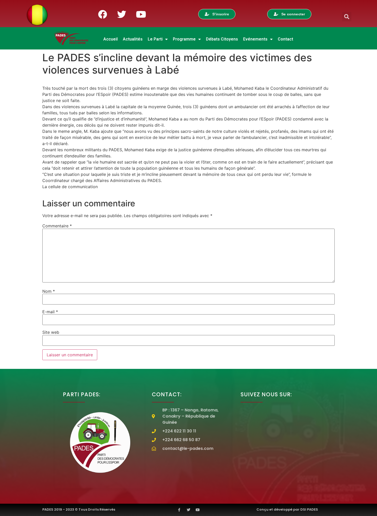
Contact (285, 39)
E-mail (50, 312)
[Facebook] (102, 14)
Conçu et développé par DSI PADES (287, 509)
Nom (48, 291)
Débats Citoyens (222, 39)
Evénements (255, 39)
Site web (50, 332)
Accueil (110, 39)
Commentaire (57, 226)
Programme (184, 39)
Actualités (133, 39)
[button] (346, 16)
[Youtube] (141, 14)
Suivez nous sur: (266, 394)
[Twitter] (122, 14)
